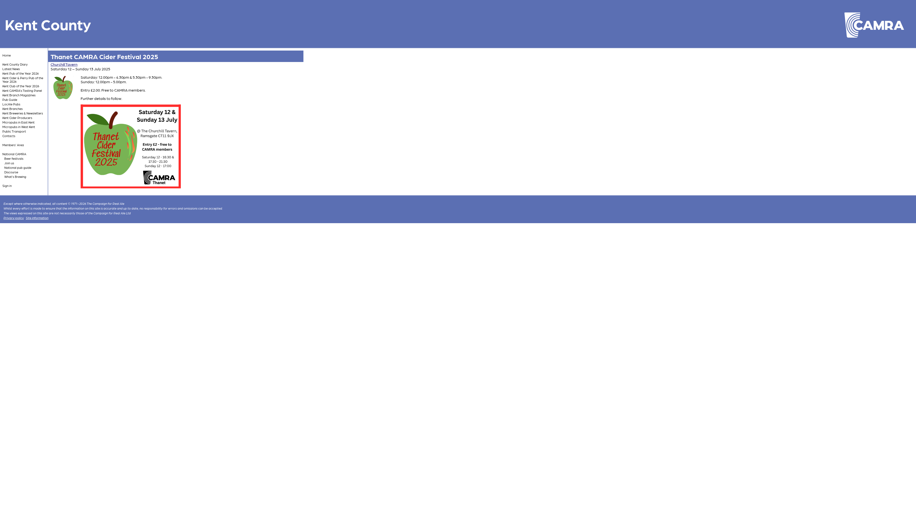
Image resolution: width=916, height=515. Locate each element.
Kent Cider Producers (17, 117)
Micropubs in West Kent (18, 127)
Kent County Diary (15, 64)
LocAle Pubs (11, 104)
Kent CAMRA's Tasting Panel (22, 90)
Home (6, 55)
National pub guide (17, 167)
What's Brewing (15, 176)
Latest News (11, 69)
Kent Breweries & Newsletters (22, 113)
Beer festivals (13, 158)
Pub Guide (9, 99)
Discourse (11, 172)
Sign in (7, 185)
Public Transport (14, 131)
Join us (9, 163)
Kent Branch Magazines (19, 95)
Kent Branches (12, 108)
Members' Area (13, 145)
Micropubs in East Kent (18, 122)
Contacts (8, 136)
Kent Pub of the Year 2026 (20, 73)
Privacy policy (14, 218)
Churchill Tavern (64, 64)
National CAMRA (14, 154)
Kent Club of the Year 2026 (20, 86)
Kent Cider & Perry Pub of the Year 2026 (22, 79)
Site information (37, 218)
